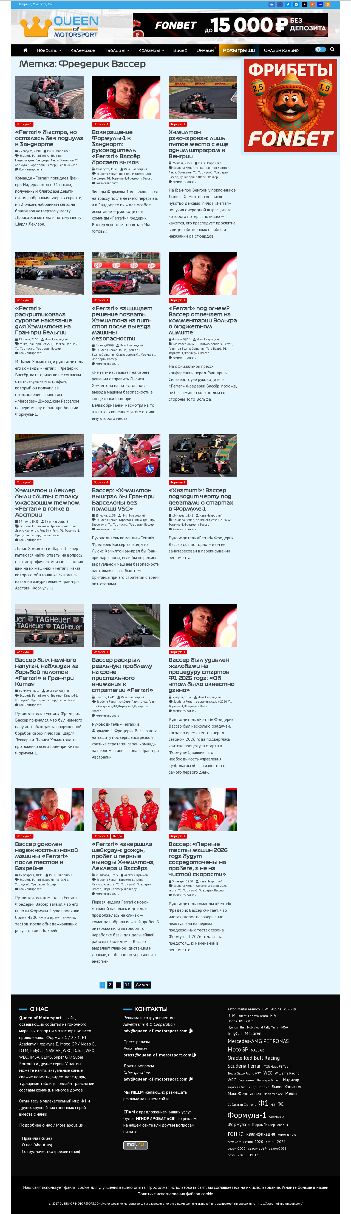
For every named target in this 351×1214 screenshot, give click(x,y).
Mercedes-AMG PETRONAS (191, 344)
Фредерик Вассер (43, 165)
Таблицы (115, 50)
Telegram (296, 4)
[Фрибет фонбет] (290, 150)
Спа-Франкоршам (65, 344)
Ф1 (77, 160)
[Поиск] (332, 49)
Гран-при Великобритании (187, 348)
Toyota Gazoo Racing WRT (244, 1073)
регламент (203, 520)
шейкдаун (131, 889)
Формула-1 (24, 124)
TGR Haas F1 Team (277, 1066)
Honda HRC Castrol (241, 1021)
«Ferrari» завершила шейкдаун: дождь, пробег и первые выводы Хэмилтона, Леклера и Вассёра (123, 856)
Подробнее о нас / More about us (51, 1125)
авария (283, 1125)
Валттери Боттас (268, 1080)
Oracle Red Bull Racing (254, 1057)
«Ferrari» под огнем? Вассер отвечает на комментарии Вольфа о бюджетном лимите (203, 320)
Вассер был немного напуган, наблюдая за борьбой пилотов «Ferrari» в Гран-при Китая (46, 672)
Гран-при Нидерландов (135, 174)
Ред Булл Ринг (48, 530)
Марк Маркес (273, 1094)
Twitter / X (288, 4)
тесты (59, 880)
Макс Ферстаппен (244, 1093)
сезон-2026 (219, 520)
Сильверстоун (125, 355)
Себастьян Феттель (242, 1104)
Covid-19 (290, 1009)
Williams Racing (287, 1073)
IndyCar (235, 1033)
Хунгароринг (188, 177)
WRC (232, 1079)
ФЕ (281, 1104)
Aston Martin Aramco (244, 1009)
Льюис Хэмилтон (62, 160)
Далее (143, 985)
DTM (231, 1015)
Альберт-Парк (128, 701)
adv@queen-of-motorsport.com (155, 1030)
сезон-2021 (276, 1141)
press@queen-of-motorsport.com (157, 1055)
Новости (47, 50)
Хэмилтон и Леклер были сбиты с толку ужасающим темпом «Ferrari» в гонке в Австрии (47, 502)
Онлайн (205, 50)
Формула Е (239, 1124)
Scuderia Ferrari (30, 156)
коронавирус (287, 1134)
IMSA (284, 1027)
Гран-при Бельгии (40, 344)
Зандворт (42, 160)
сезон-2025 (278, 1148)
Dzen (304, 4)
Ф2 (273, 1105)
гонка (46, 156)
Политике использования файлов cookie (175, 1193)
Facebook (280, 4)
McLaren (253, 1033)
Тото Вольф (213, 348)
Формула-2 (276, 1117)
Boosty (312, 4)
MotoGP (238, 1049)
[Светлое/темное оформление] (320, 49)
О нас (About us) (37, 1144)
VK (271, 4)
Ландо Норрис (258, 1087)
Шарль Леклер (67, 165)
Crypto (327, 4)
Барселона (126, 520)
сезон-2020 (253, 1141)
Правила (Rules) (37, 1138)
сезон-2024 (257, 1148)
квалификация (260, 1134)
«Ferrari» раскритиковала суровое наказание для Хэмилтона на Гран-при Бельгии (43, 320)
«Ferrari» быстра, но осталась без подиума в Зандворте (49, 138)
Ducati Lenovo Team (253, 1016)
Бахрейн (48, 880)
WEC (268, 1073)
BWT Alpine (272, 1009)
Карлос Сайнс (236, 1087)
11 (127, 985)
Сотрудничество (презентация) (51, 1151)
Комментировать (30, 169)
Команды (149, 50)
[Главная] (25, 50)
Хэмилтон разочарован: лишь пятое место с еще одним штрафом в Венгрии (198, 144)
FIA (273, 1015)
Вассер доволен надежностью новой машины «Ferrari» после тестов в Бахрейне (46, 856)
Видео (180, 50)
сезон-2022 (236, 1148)
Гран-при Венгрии (217, 168)
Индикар (291, 1079)
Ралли (291, 1093)
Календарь (82, 50)
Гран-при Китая (61, 695)
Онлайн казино (281, 50)
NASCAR (257, 1050)
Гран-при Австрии (63, 526)
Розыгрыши (239, 50)
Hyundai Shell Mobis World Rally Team (253, 1027)
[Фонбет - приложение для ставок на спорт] (230, 35)
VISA (320, 4)
